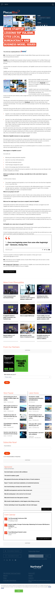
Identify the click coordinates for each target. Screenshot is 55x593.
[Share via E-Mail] (44, 25)
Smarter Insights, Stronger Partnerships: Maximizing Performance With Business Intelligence (29, 525)
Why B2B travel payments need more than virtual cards (18, 490)
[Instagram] (10, 560)
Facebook (27, 102)
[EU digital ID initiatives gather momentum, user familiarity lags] (10, 309)
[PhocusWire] (11, 12)
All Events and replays (44, 538)
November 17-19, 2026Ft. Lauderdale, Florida (13, 520)
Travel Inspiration (9, 271)
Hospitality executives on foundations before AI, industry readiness (43, 337)
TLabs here (16, 264)
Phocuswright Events (13, 556)
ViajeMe (5, 60)
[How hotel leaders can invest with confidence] (48, 435)
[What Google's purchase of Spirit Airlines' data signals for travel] (23, 408)
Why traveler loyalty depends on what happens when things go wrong (21, 501)
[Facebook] (4, 560)
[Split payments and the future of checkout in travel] (27, 329)
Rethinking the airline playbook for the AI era (43, 296)
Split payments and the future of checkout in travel (27, 336)
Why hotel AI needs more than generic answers (16, 497)
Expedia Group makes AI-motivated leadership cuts (10, 415)
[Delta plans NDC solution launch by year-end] (48, 426)
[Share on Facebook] (38, 25)
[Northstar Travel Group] (37, 566)
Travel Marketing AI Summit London (17, 532)
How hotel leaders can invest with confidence (36, 433)
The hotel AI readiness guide (11, 475)
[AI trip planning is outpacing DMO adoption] (23, 426)
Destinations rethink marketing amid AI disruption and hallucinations (36, 398)
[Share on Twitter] (40, 25)
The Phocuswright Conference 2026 (17, 518)
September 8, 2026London (12, 534)
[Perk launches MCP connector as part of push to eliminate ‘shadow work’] (27, 289)
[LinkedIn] (7, 560)
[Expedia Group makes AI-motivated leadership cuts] (23, 417)
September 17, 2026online (12, 528)
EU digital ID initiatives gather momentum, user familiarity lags (9, 317)
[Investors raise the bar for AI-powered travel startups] (23, 434)
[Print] (46, 25)
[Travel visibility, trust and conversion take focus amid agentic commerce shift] (44, 309)
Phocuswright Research (13, 551)
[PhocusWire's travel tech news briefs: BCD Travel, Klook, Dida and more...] (48, 408)
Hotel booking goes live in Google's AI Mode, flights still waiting (11, 398)
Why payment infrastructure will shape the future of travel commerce (22, 479)
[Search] (53, 4)
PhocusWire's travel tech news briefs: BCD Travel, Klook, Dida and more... (35, 407)
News (39, 15)
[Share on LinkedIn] (42, 25)
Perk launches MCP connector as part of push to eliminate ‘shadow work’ (27, 297)
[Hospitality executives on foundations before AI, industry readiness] (44, 329)
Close (19, 590)
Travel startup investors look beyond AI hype (9, 296)
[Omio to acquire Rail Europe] (27, 309)
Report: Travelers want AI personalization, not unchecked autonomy (21, 483)
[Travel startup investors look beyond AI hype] (10, 289)
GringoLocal (9, 264)
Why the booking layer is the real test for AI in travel (17, 494)
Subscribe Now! (34, 551)
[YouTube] (15, 560)
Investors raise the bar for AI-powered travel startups (10, 433)
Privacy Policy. (18, 456)
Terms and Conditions (10, 456)
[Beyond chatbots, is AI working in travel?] (10, 329)
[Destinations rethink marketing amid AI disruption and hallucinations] (48, 399)
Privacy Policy (44, 558)
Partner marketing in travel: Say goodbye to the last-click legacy (20, 505)
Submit (47, 556)
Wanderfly (42, 82)
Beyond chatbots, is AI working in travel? (9, 336)
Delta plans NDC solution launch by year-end (35, 424)
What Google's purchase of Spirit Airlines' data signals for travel (10, 407)
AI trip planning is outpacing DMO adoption (11, 424)
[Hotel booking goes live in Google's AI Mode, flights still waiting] (23, 399)
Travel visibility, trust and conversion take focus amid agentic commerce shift (44, 317)
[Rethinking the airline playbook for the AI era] (44, 289)
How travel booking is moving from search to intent (17, 486)
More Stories (46, 509)
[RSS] (12, 560)
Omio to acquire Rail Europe (27, 315)
